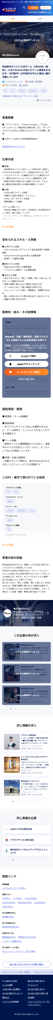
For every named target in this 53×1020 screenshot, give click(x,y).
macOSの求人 (31, 898)
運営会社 (5, 997)
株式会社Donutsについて (13, 146)
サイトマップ (33, 985)
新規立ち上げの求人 (27, 937)
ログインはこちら (26, 378)
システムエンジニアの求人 (14, 888)
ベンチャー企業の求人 (12, 941)
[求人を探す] (24, 8)
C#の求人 (6, 898)
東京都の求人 (8, 916)
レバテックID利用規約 (21, 345)
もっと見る (8, 226)
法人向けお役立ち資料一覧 (38, 993)
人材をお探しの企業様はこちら (39, 12)
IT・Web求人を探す (9, 981)
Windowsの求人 (25, 902)
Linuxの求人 (40, 902)
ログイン (45, 7)
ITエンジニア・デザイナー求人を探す (19, 951)
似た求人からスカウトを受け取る (27, 964)
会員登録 (33, 7)
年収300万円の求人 (11, 926)
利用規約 (8, 345)
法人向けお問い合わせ (36, 989)
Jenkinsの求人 (9, 902)
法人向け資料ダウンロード (12, 993)
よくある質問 (7, 985)
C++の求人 (17, 898)
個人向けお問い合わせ (36, 981)
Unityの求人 (7, 906)
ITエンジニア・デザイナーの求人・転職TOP (16, 972)
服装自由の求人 (9, 937)
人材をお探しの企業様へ (11, 989)
